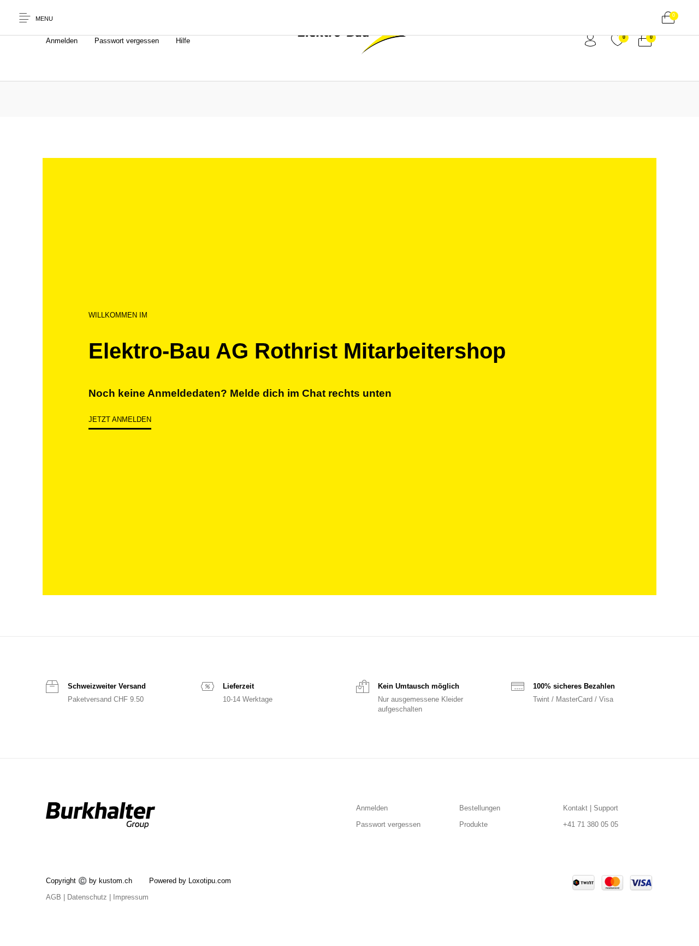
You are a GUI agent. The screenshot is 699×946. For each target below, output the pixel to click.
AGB (53, 897)
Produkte (473, 824)
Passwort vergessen (388, 824)
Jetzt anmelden (119, 419)
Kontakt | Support (590, 808)
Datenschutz (87, 897)
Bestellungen (479, 808)
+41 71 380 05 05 (590, 824)
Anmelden (372, 808)
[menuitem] (61, 40)
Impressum (131, 897)
